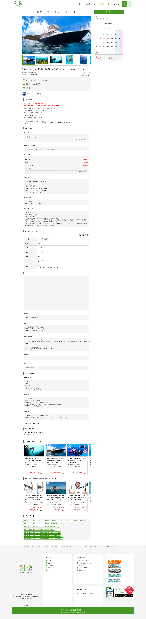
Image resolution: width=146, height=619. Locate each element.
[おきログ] (120, 580)
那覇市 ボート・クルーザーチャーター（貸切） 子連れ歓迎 (40, 523)
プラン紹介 (39, 12)
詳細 (67, 12)
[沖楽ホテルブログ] (120, 566)
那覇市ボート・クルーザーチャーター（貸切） (47, 546)
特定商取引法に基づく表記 (26, 598)
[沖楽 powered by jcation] (18, 4)
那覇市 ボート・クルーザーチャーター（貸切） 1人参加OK (68, 521)
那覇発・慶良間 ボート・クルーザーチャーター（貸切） (39, 529)
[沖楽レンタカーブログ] (120, 571)
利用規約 (30, 594)
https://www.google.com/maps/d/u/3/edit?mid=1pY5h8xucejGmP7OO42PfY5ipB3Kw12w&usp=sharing (51, 123)
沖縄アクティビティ (30, 546)
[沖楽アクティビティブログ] (120, 575)
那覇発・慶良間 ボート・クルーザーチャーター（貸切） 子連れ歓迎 (42, 535)
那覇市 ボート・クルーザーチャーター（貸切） (36, 521)
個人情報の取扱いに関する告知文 (30, 596)
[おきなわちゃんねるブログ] (120, 562)
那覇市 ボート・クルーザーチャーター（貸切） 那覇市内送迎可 (41, 526)
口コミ (75, 12)
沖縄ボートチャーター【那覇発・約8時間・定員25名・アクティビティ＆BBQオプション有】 (95, 546)
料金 (48, 12)
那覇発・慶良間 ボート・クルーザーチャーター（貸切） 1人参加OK (42, 532)
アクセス (58, 12)
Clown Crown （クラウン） (65, 546)
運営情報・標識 (23, 594)
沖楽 (24, 546)
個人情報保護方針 (17, 596)
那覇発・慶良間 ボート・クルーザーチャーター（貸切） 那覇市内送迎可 (43, 538)
